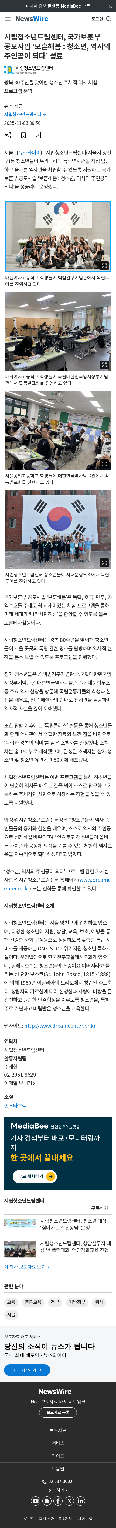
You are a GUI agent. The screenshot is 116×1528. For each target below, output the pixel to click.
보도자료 (58, 1430)
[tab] (58, 1430)
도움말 (58, 1469)
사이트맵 (85, 1518)
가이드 (58, 1456)
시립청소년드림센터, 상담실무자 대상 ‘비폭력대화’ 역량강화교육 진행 (75, 1246)
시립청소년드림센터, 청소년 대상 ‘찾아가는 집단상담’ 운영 (73, 1224)
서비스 (58, 1443)
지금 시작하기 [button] (24, 1370)
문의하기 (58, 1490)
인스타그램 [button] (15, 1106)
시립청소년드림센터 (25, 115)
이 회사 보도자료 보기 (26, 1267)
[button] (8, 135)
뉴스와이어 (29, 152)
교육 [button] (11, 1302)
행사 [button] (99, 1302)
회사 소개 (47, 1518)
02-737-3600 (60, 1481)
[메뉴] (7, 18)
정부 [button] (55, 1302)
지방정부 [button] (77, 1302)
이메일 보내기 (19, 1083)
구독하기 (99, 1208)
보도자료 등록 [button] (58, 1412)
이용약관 (66, 1518)
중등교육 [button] (33, 1302)
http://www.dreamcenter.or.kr (59, 1026)
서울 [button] (11, 1315)
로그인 (29, 1518)
